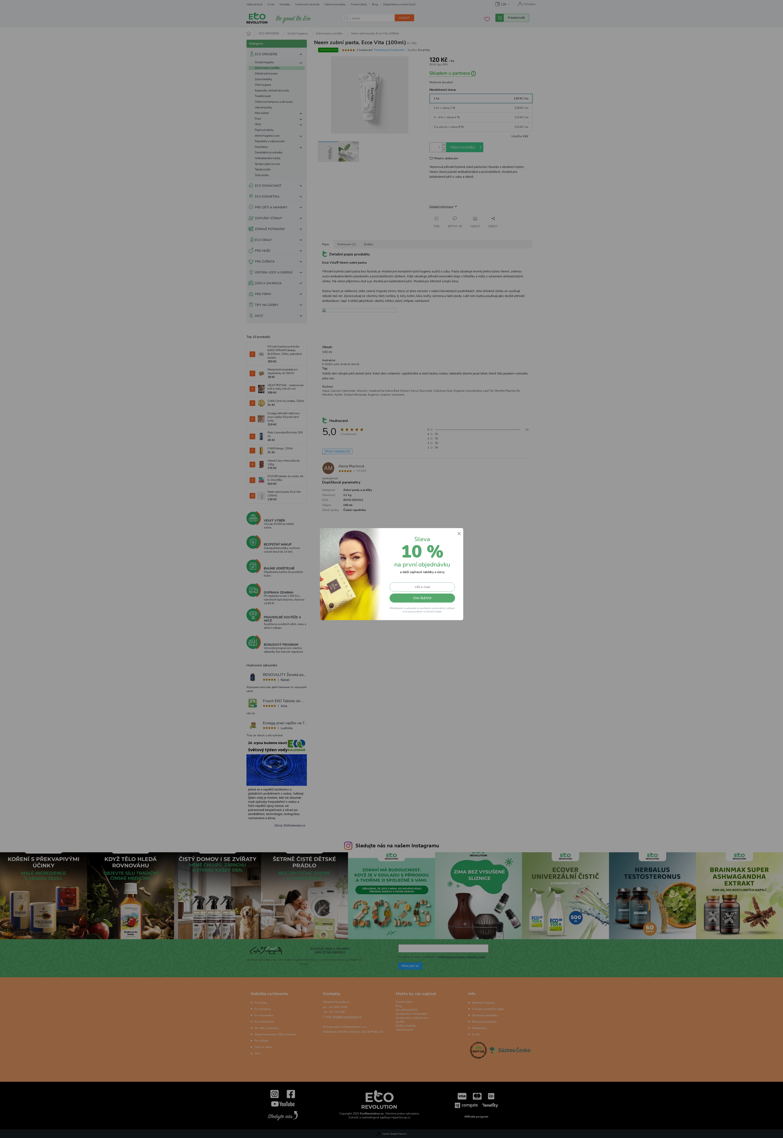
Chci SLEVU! (422, 598)
